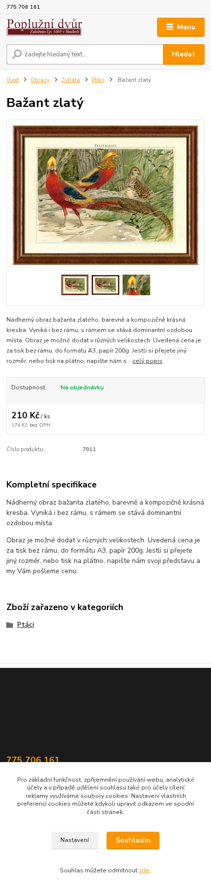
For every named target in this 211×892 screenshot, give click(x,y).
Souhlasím (133, 840)
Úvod (12, 80)
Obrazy (40, 80)
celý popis (147, 361)
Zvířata (70, 80)
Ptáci (98, 80)
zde (144, 870)
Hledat (183, 54)
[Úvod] (47, 27)
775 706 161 (23, 7)
